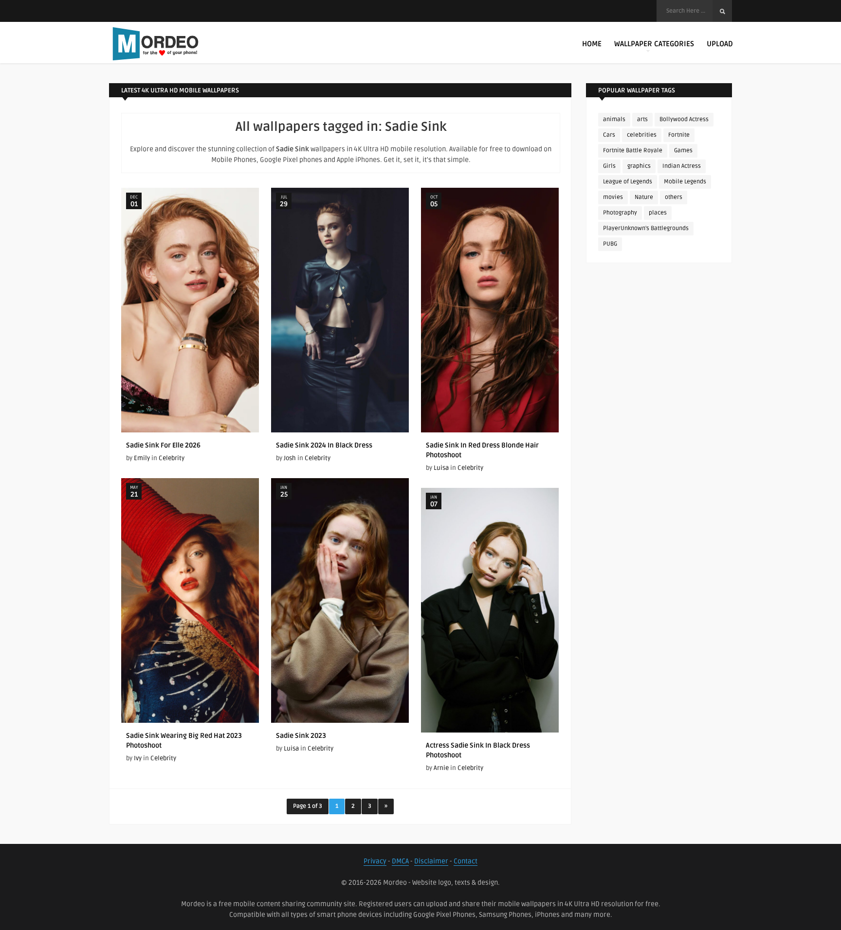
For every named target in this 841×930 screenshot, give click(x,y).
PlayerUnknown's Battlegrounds (646, 228)
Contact (465, 861)
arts (642, 119)
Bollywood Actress (684, 119)
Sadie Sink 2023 (301, 736)
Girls (609, 166)
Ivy (138, 758)
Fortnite (679, 135)
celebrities (642, 135)
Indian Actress (681, 166)
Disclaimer (431, 861)
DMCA (400, 861)
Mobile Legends (685, 181)
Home (592, 43)
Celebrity (171, 458)
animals (614, 119)
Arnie (441, 768)
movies (613, 197)
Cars (609, 135)
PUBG (610, 244)
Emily (142, 458)
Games (683, 150)
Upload (720, 43)
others (673, 197)
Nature (644, 197)
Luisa (441, 468)
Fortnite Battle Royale (632, 150)
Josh (290, 458)
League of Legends (627, 181)
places (658, 212)
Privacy (375, 861)
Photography (620, 212)
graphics (639, 166)
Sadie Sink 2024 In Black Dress (324, 445)
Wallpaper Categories (654, 43)
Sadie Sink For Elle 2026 (163, 445)
